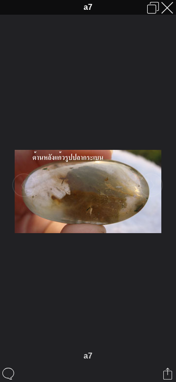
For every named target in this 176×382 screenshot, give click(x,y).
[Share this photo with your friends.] (168, 373)
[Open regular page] (153, 8)
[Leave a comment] (9, 373)
